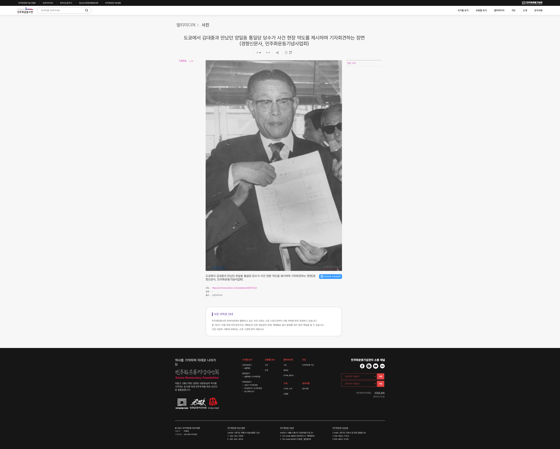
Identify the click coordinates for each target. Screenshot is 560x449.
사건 (266, 365)
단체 (266, 370)
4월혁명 (247, 368)
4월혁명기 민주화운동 (252, 377)
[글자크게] (258, 52)
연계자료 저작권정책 (332, 276)
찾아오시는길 (379, 396)
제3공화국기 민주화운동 (253, 388)
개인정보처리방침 (363, 393)
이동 (380, 376)
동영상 (286, 370)
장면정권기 (246, 373)
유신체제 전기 (249, 391)
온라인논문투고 (66, 3)
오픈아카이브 (48, 3)
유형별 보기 (481, 10)
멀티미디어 (499, 10)
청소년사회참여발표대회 (88, 3)
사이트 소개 (288, 388)
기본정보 (183, 61)
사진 (285, 365)
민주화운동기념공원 (113, 3)
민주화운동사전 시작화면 (25, 10)
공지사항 (538, 10)
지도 (514, 10)
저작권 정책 (379, 393)
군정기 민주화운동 (251, 385)
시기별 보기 (463, 10)
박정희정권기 (247, 382)
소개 (525, 10)
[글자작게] (268, 52)
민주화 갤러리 (289, 375)
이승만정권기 (247, 365)
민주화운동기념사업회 (27, 3)
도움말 (286, 394)
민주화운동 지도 (308, 365)
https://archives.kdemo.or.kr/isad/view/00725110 (234, 288)
